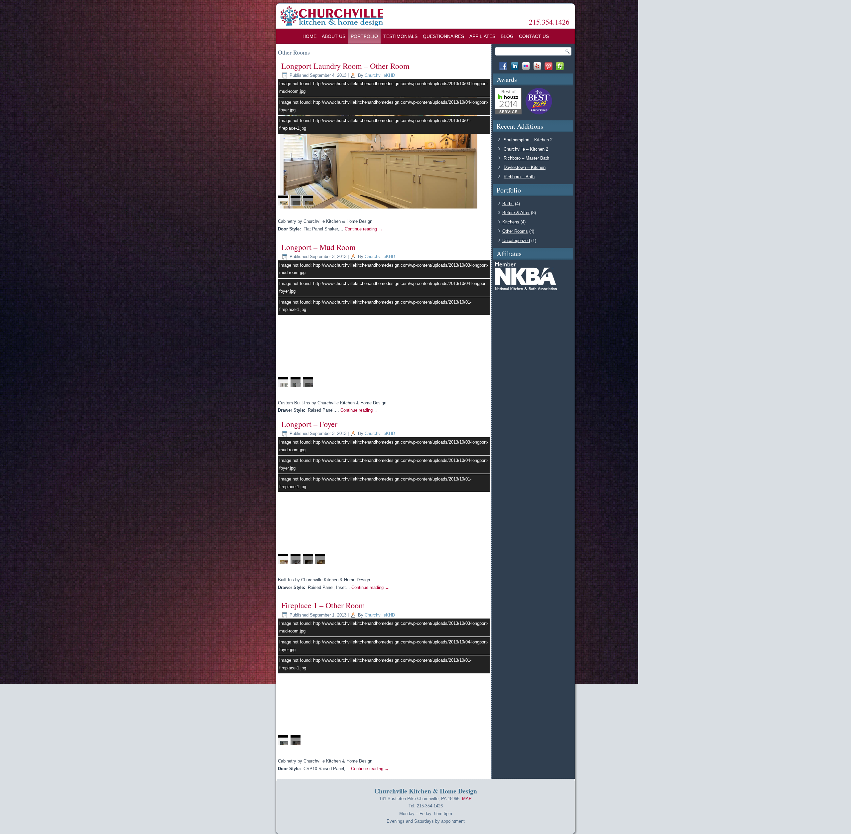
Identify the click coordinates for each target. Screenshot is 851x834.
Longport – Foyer (309, 424)
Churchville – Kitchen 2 (526, 149)
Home (309, 36)
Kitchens (510, 221)
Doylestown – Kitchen (525, 167)
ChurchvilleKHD (380, 75)
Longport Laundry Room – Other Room (345, 66)
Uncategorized (516, 240)
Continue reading (364, 228)
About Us (333, 36)
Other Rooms (515, 231)
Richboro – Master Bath (526, 158)
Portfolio (364, 36)
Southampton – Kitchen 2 (528, 139)
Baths (508, 203)
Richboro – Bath (519, 176)
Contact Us (534, 36)
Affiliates (482, 36)
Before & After (516, 212)
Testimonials (400, 36)
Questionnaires (443, 36)
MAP (467, 798)
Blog (507, 36)
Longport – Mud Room (318, 247)
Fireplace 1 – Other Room (323, 605)
